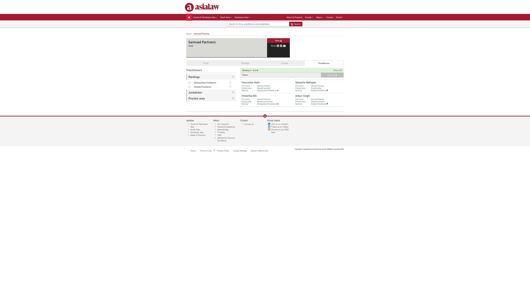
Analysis (284, 63)
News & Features (294, 17)
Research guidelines (226, 126)
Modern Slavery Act (259, 150)
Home (189, 33)
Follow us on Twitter (280, 126)
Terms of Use (206, 150)
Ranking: (245, 90)
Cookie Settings (240, 150)
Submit (339, 17)
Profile (206, 63)
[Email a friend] (284, 45)
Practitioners (323, 63)
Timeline (221, 132)
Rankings (245, 63)
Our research (223, 124)
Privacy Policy (223, 150)
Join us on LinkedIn (279, 124)
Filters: (245, 75)
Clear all (331, 75)
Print (277, 40)
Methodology (223, 129)
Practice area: (247, 88)
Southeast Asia (197, 132)
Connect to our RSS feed (280, 131)
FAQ (219, 135)
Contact (329, 17)
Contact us (249, 124)
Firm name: (246, 86)
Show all (337, 70)
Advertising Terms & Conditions (226, 139)
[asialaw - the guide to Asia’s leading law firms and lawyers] (202, 7)
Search (297, 24)
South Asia (195, 129)
